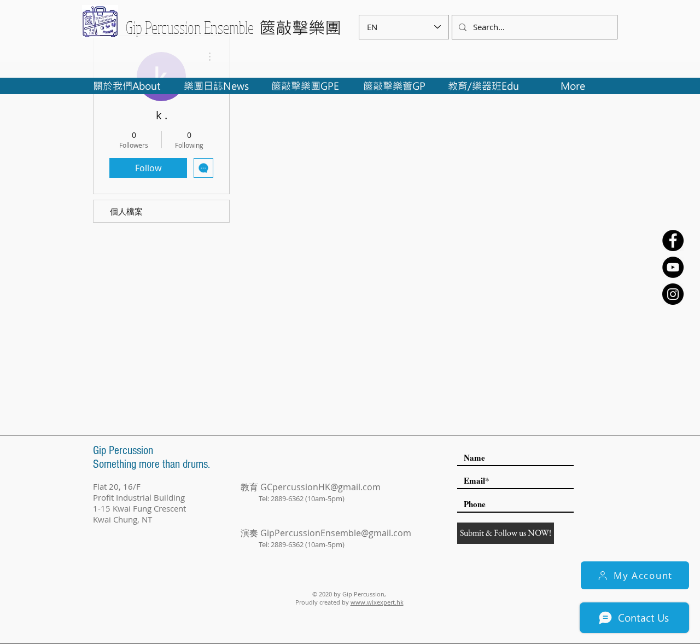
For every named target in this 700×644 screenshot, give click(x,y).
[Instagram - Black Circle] (673, 294)
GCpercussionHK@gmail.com (320, 487)
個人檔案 (126, 211)
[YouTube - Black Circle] (673, 267)
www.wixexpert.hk (377, 602)
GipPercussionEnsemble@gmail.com (335, 533)
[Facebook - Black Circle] (673, 240)
